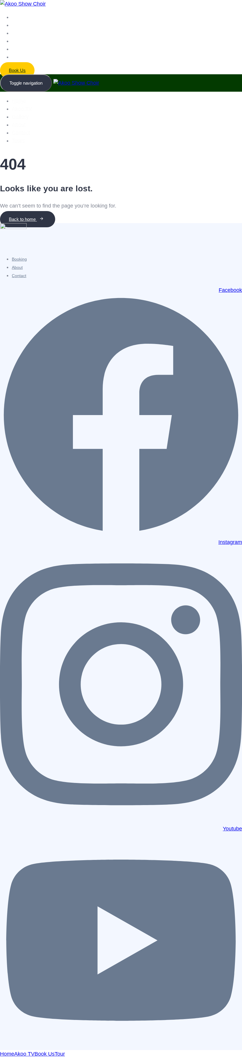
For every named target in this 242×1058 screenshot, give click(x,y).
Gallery (19, 33)
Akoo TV (20, 25)
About (17, 41)
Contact (19, 49)
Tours (17, 57)
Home (18, 17)
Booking (19, 259)
